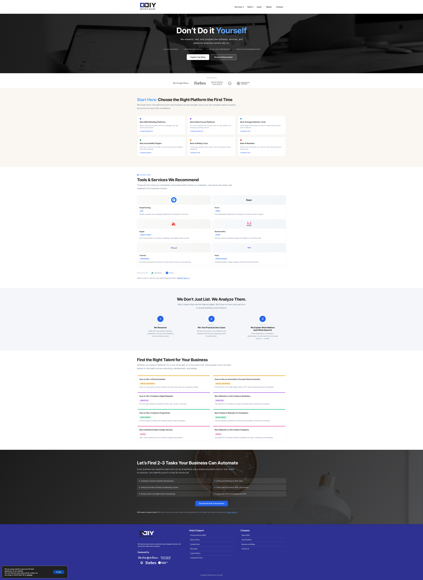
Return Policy (195, 540)
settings (29, 575)
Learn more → (232, 512)
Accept (58, 572)
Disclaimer (194, 549)
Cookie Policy (195, 544)
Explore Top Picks (198, 57)
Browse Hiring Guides (223, 57)
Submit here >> (183, 278)
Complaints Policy (196, 558)
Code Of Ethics (195, 553)
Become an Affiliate (248, 544)
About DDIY (246, 535)
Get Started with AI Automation (211, 503)
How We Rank (246, 540)
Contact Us (245, 549)
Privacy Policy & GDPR (198, 535)
